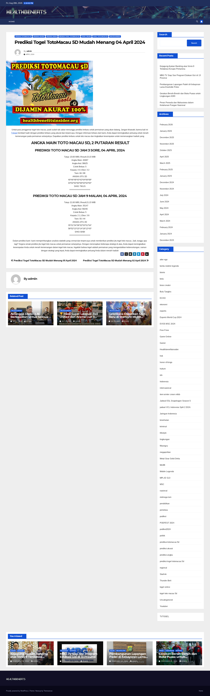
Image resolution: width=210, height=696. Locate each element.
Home (12, 21)
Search (163, 34)
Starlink (163, 574)
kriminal (163, 426)
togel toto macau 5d (100, 36)
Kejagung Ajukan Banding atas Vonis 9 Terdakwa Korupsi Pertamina (29, 657)
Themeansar (48, 691)
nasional (163, 491)
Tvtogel (14, 133)
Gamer (163, 343)
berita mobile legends (169, 266)
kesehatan (164, 420)
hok (161, 356)
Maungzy (164, 446)
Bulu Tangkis (165, 292)
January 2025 (166, 176)
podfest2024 (165, 529)
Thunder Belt (165, 581)
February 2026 (166, 125)
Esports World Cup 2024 (170, 317)
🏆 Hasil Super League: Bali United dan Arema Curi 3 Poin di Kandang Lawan (79, 317)
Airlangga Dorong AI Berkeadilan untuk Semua (29, 315)
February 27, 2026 (70, 661)
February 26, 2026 (120, 661)
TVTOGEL (164, 616)
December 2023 (167, 240)
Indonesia (164, 382)
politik (162, 536)
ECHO (163, 298)
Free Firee (164, 330)
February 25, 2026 (169, 661)
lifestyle (163, 433)
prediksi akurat (38, 36)
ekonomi (163, 304)
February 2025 (166, 170)
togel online (86, 36)
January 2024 (166, 234)
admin (29, 51)
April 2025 (164, 157)
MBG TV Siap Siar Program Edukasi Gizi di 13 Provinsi (78, 655)
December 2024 (167, 182)
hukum (163, 369)
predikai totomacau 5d (23, 36)
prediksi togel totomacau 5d (69, 36)
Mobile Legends (167, 471)
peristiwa (164, 510)
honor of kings (166, 362)
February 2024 (166, 227)
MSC (162, 484)
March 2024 (165, 221)
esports (163, 311)
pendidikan (165, 504)
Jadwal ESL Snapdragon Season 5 (175, 401)
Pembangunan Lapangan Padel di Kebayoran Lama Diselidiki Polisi (127, 657)
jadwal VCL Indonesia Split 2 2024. (175, 407)
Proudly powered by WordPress (17, 691)
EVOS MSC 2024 (167, 324)
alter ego (164, 260)
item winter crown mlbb (170, 394)
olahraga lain (165, 497)
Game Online (165, 337)
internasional (165, 388)
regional (163, 568)
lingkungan (165, 439)
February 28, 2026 (21, 661)
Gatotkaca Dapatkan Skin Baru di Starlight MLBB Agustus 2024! (127, 317)
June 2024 (164, 202)
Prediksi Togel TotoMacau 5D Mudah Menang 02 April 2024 (114, 260)
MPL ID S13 (165, 478)
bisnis (162, 272)
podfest (163, 516)
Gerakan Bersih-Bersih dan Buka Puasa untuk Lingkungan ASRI (178, 657)
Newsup (38, 691)
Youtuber (164, 606)
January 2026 (166, 131)
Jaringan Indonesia (168, 414)
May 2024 (164, 208)
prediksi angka (51, 36)
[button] (197, 21)
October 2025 (166, 150)
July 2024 (164, 195)
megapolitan (165, 452)
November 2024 (167, 189)
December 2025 (167, 137)
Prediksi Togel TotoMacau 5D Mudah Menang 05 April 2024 (45, 260)
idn (161, 375)
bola (162, 279)
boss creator (165, 285)
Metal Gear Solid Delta (170, 459)
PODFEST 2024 (167, 523)
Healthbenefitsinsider (169, 349)
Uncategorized (115, 36)
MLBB (162, 465)
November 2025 (167, 144)
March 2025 (165, 163)
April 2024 (164, 214)
